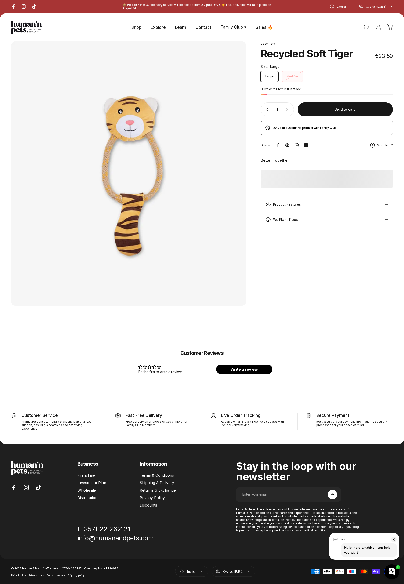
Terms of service (56, 575)
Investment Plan (91, 482)
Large (269, 76)
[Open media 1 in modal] (128, 173)
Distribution (87, 497)
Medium (292, 76)
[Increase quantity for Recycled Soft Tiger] (288, 109)
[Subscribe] (332, 494)
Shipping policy (76, 575)
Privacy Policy (152, 497)
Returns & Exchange (158, 490)
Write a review (244, 369)
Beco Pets (268, 43)
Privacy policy (36, 575)
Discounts (148, 505)
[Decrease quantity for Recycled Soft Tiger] (266, 109)
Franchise (86, 475)
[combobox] (341, 6)
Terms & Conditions (157, 475)
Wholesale (86, 490)
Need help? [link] (385, 145)
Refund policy (18, 575)
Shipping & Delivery (157, 482)
